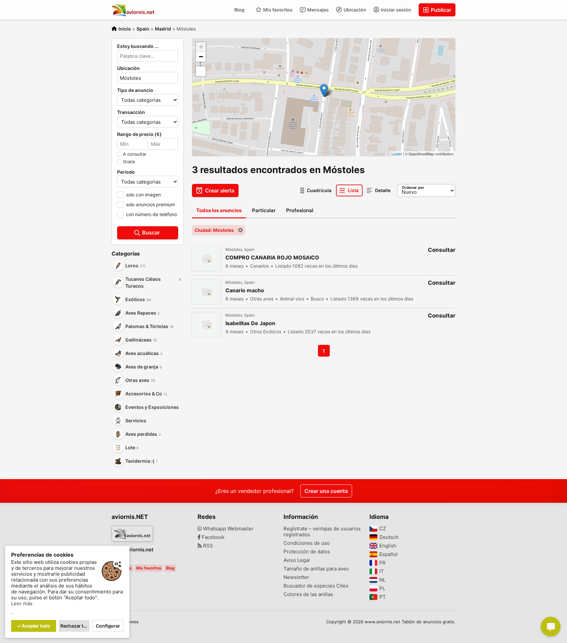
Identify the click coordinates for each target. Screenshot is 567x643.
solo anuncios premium (150, 204)
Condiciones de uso (307, 543)
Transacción (131, 112)
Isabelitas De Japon (250, 323)
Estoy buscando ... (137, 46)
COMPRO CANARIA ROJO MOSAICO (272, 258)
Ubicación (354, 9)
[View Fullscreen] (201, 71)
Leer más (21, 604)
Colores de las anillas (308, 594)
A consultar (134, 154)
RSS (207, 546)
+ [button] (201, 47)
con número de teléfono (151, 214)
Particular (264, 210)
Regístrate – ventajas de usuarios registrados (322, 532)
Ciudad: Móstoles (214, 230)
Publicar (440, 10)
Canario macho (244, 290)
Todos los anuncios (219, 210)
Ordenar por (413, 187)
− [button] (201, 57)
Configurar (108, 626)
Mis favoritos (277, 9)
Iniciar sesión (395, 9)
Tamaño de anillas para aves (316, 569)
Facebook (212, 537)
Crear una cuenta (326, 491)
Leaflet (396, 153)
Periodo (126, 172)
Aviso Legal (297, 560)
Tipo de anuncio (135, 90)
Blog (239, 9)
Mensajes (317, 9)
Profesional (299, 210)
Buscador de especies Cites (316, 586)
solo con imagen (143, 194)
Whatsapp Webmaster (228, 529)
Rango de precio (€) (139, 134)
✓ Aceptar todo (33, 626)
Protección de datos (307, 552)
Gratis (129, 161)
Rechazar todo (75, 626)
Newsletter (296, 577)
